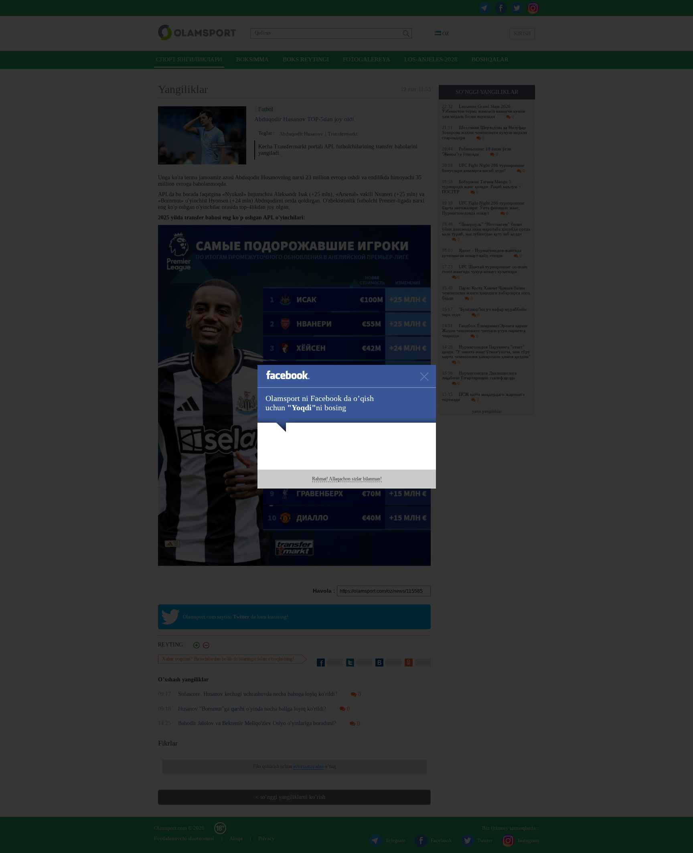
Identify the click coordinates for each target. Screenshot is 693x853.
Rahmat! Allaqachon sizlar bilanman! (347, 479)
